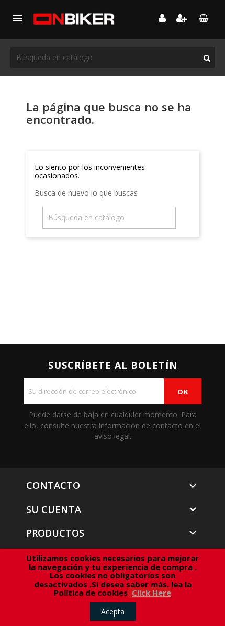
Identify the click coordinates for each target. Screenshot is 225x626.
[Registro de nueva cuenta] (182, 18)
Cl (135, 592)
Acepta (113, 612)
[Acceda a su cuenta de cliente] (162, 18)
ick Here (155, 592)
